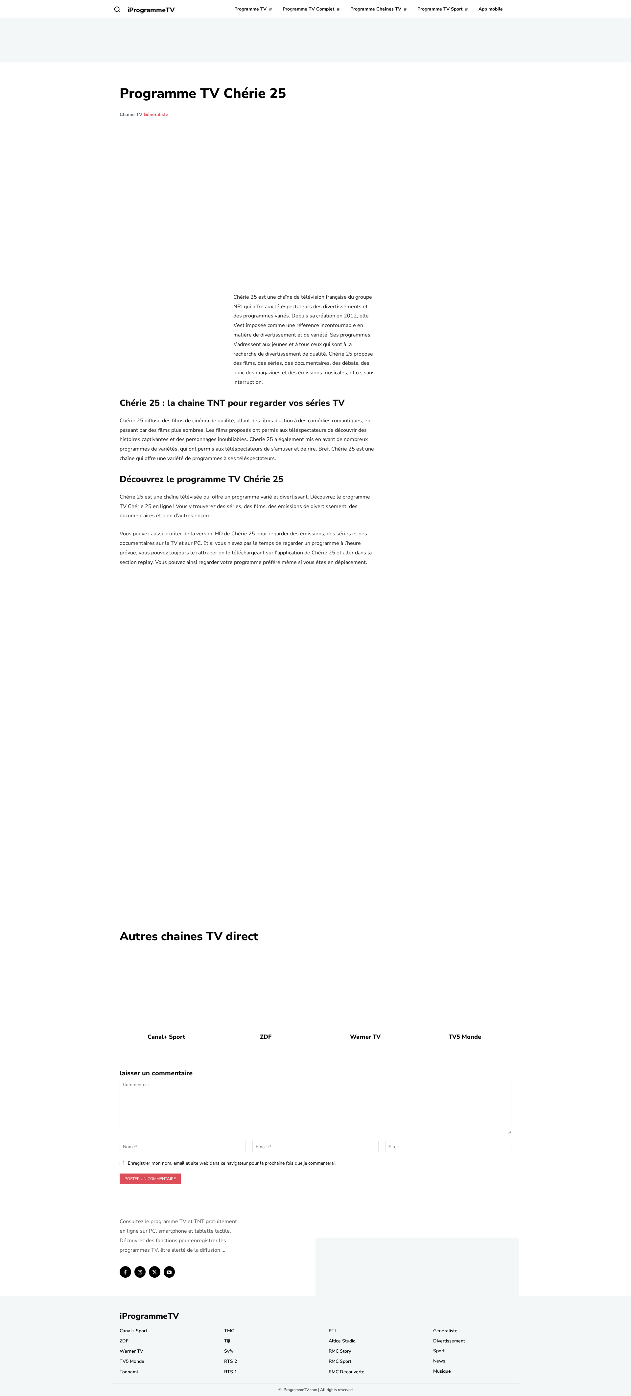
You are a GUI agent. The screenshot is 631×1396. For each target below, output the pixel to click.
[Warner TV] (365, 988)
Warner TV (365, 1037)
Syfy (228, 1351)
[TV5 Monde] (464, 988)
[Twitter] (154, 1272)
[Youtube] (169, 1272)
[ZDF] (265, 988)
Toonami (129, 1372)
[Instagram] (140, 1272)
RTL (333, 1331)
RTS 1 (230, 1372)
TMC (229, 1331)
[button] (117, 9)
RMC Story (340, 1351)
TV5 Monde (465, 1037)
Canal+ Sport (166, 1037)
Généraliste (156, 114)
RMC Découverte (346, 1372)
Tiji (227, 1341)
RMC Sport (340, 1361)
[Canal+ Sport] (166, 988)
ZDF (265, 1037)
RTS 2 (230, 1361)
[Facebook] (125, 1272)
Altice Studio (342, 1341)
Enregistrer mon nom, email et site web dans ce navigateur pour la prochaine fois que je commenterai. (232, 1163)
